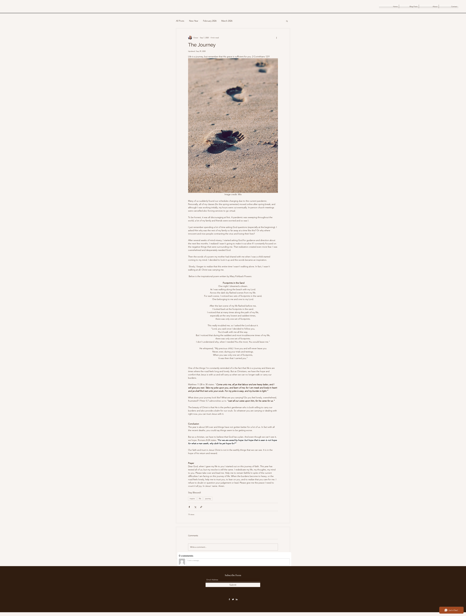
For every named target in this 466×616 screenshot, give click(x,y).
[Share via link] (201, 507)
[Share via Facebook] (189, 507)
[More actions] (276, 37)
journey (208, 498)
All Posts (180, 21)
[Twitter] (233, 599)
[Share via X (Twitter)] (195, 507)
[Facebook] (229, 599)
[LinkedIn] (236, 599)
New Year (193, 21)
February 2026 (209, 21)
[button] (287, 21)
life (200, 498)
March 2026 (226, 21)
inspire (192, 498)
